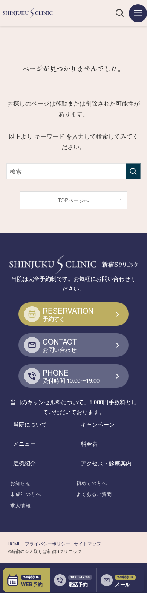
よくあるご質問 (94, 494)
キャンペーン (98, 424)
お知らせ (20, 483)
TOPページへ (73, 200)
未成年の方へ (25, 494)
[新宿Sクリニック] (28, 13)
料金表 (89, 443)
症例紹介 (24, 463)
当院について (30, 424)
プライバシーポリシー (47, 543)
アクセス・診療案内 (106, 463)
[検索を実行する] (133, 171)
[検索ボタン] (120, 13)
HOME (14, 543)
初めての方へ (91, 483)
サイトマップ (87, 543)
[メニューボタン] (138, 13)
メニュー (24, 443)
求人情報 (20, 505)
